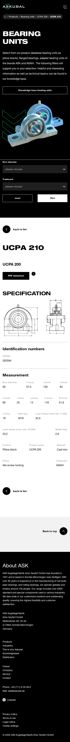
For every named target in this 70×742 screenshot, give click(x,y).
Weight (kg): (61, 429)
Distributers (8, 657)
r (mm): (20, 398)
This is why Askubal (13, 649)
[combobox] (35, 169)
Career (6, 666)
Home (5, 17)
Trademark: (61, 460)
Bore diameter (10, 162)
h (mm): (30, 382)
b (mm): (6, 398)
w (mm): (48, 398)
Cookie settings (10, 725)
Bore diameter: (10, 382)
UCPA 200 (42, 16)
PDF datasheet (16, 275)
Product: (7, 445)
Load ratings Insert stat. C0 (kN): (19, 429)
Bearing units (27, 16)
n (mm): (6, 413)
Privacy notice (10, 714)
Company (8, 670)
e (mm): (63, 382)
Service (6, 674)
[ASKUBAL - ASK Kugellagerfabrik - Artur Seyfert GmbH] (14, 6)
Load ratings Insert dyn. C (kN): (51, 413)
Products (13, 16)
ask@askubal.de (16, 690)
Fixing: (6, 460)
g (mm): (34, 398)
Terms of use (9, 718)
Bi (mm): (63, 398)
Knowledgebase (11, 653)
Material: (61, 445)
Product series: (36, 445)
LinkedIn (11, 700)
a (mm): (47, 382)
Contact (7, 678)
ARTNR (6, 356)
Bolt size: (23, 413)
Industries (8, 645)
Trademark (8, 179)
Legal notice (9, 721)
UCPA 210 (55, 16)
